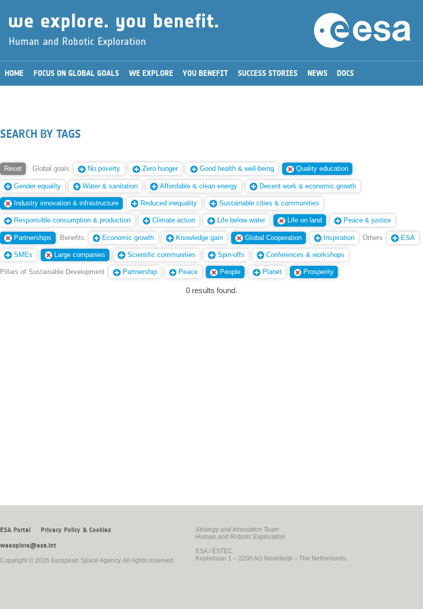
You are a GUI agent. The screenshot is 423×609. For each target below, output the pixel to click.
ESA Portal (15, 530)
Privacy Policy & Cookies (76, 530)
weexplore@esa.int (28, 545)
